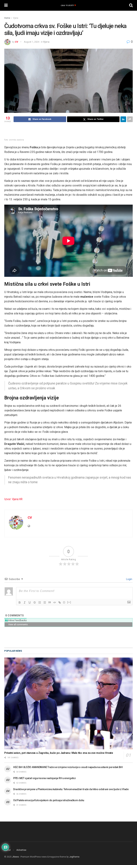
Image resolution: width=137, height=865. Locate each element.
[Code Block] (54, 602)
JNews (15, 857)
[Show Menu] (6, 5)
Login (129, 579)
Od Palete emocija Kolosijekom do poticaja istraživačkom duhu (48, 800)
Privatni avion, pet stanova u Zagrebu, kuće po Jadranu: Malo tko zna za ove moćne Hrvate (58, 752)
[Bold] (19, 602)
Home (7, 18)
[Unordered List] (44, 602)
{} (64, 602)
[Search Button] (131, 5)
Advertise (21, 850)
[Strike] (34, 602)
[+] (69, 602)
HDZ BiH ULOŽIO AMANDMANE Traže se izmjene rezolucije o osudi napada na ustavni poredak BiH (68, 767)
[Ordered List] (39, 602)
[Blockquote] (49, 602)
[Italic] (24, 602)
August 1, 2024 (31, 41)
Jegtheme (74, 857)
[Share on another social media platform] (130, 119)
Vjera (15, 18)
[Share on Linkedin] (123, 119)
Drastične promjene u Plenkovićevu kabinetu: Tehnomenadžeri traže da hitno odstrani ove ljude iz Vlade (71, 789)
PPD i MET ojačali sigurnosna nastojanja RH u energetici (44, 778)
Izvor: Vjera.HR (13, 499)
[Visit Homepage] (68, 5)
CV (16, 41)
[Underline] (29, 602)
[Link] (59, 602)
